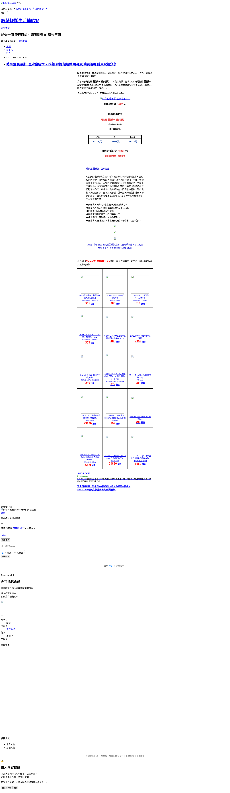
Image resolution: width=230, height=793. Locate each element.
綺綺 (3, 513)
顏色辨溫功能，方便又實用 (140, 300)
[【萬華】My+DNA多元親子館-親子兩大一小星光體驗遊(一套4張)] (115, 371)
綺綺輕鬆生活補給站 (20, 20)
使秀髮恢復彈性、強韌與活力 (90, 300)
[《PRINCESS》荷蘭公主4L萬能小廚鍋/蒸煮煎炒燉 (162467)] (90, 452)
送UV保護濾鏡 (115, 460)
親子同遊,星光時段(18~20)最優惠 (115, 381)
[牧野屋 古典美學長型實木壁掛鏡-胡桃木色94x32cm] (115, 333)
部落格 (9, 50)
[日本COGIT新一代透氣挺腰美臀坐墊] (115, 293)
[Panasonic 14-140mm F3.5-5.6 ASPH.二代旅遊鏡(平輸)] (115, 453)
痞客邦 (16, 528)
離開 (15, 788)
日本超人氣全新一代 (115, 300)
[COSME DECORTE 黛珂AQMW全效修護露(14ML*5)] (115, 413)
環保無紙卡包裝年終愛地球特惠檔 (90, 380)
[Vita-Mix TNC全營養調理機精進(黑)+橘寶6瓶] (90, 413)
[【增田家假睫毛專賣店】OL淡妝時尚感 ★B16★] (90, 332)
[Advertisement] (115, 689)
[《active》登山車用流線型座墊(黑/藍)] (90, 372)
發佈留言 (5, 557)
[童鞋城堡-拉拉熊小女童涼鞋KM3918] (140, 414)
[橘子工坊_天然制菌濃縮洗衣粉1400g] (140, 372)
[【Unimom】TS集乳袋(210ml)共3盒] (140, 293)
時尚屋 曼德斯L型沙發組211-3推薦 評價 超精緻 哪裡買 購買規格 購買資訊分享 (61, 64)
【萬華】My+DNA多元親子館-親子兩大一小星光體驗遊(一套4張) (115, 376)
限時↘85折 (140, 380)
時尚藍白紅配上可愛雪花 (140, 461)
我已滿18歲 (6, 788)
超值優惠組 (115, 420)
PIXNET (95, 756)
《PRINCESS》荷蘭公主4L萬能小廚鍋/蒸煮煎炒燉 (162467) (90, 457)
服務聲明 (140, 756)
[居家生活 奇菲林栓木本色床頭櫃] (140, 333)
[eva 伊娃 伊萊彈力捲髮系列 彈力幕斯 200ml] (90, 293)
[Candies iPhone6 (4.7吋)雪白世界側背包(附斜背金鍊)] (140, 453)
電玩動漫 (23, 41)
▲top (3, 535)
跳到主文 (5, 28)
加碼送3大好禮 (90, 420)
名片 (8, 53)
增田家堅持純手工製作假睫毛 (90, 339)
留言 (22, 528)
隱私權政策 (130, 756)
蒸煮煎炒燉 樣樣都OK (90, 462)
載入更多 (5, 540)
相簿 (8, 46)
